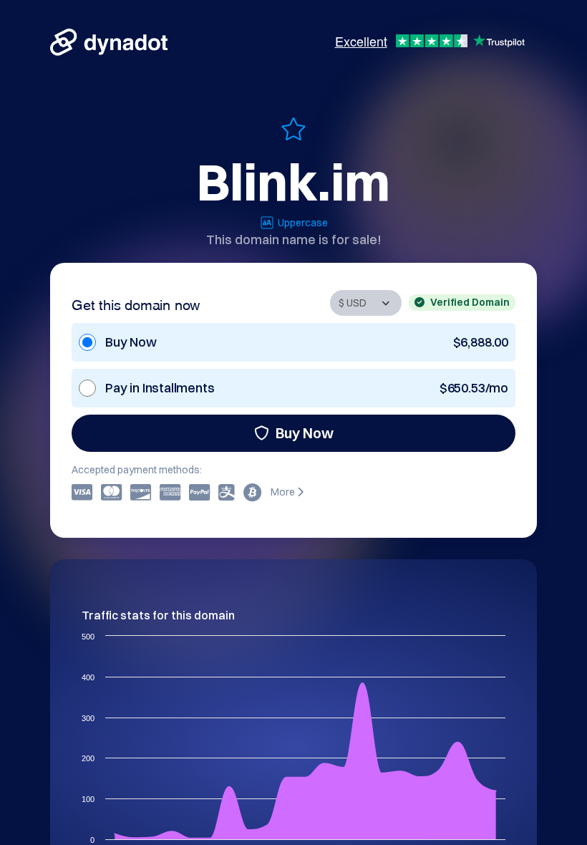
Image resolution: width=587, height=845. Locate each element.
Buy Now (305, 433)
